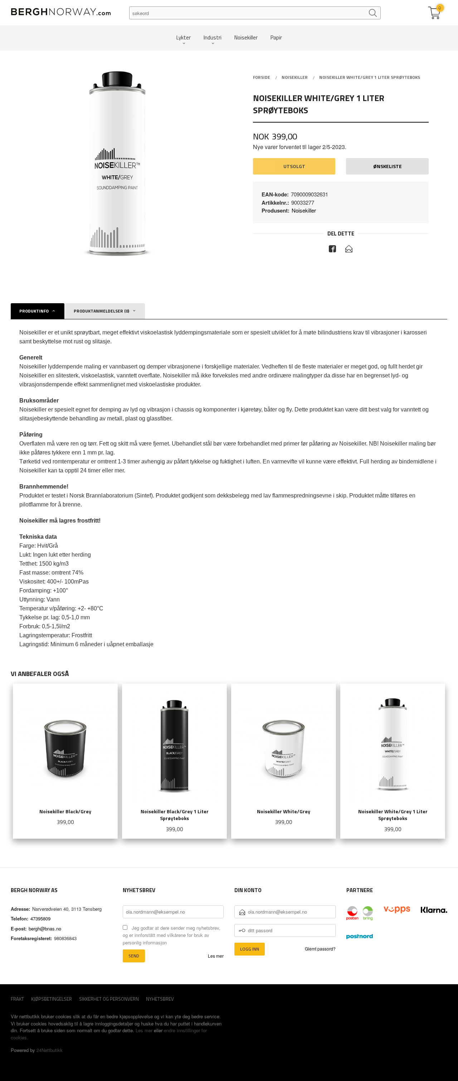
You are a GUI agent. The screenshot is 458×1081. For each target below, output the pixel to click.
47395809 (40, 918)
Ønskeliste (387, 166)
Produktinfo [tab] (34, 311)
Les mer (216, 956)
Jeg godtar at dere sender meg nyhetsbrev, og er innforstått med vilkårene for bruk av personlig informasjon (171, 935)
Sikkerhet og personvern (109, 999)
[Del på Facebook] (332, 249)
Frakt (17, 999)
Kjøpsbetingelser (51, 999)
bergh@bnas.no (45, 928)
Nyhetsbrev (160, 999)
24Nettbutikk (49, 1050)
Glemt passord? (320, 949)
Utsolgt (294, 166)
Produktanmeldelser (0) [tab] (101, 311)
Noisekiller (304, 210)
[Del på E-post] (348, 249)
